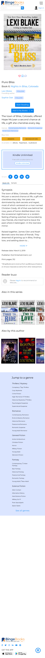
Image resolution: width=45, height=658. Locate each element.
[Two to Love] (27, 310)
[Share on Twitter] (16, 177)
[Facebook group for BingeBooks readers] (2, 645)
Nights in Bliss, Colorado (24, 86)
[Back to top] (38, 650)
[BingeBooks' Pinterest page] (20, 645)
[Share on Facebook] (10, 177)
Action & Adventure (18, 439)
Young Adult (16, 452)
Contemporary (17, 463)
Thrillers (15, 383)
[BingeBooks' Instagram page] (9, 645)
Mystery (23, 383)
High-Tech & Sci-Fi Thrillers (20, 397)
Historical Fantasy (18, 472)
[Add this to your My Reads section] (22, 76)
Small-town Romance (10, 131)
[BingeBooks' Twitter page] (5, 645)
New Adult (25, 481)
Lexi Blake (7, 91)
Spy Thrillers (25, 387)
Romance (16, 411)
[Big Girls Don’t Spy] (9, 349)
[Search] (22, 7)
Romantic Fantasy (18, 478)
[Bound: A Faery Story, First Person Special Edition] (27, 349)
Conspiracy (15, 387)
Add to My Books (20, 111)
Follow (20, 91)
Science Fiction (18, 486)
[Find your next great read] (12, 3)
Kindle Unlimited (22, 163)
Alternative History (18, 493)
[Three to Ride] (9, 310)
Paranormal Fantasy (18, 475)
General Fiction (18, 435)
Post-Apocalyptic (18, 502)
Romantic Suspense (35, 128)
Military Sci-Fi (16, 499)
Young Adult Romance (19, 430)
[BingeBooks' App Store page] (8, 653)
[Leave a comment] (25, 76)
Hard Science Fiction (19, 496)
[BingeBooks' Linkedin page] (12, 645)
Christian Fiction (17, 442)
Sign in (41, 8)
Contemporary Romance (17, 128)
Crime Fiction (16, 393)
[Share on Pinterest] (27, 177)
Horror (14, 445)
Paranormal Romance (19, 424)
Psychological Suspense (20, 403)
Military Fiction (17, 448)
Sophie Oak (7, 97)
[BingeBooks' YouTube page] (16, 645)
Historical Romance (18, 421)
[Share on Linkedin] (22, 177)
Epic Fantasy (16, 469)
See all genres (22, 510)
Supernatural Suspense (19, 406)
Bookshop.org (32, 139)
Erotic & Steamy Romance (20, 418)
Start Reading (22, 105)
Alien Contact (16, 490)
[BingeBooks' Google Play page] (21, 653)
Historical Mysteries (18, 400)
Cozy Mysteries (17, 390)
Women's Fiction (17, 455)
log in (18, 280)
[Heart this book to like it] (19, 76)
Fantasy (15, 460)
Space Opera (16, 505)
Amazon (11, 139)
